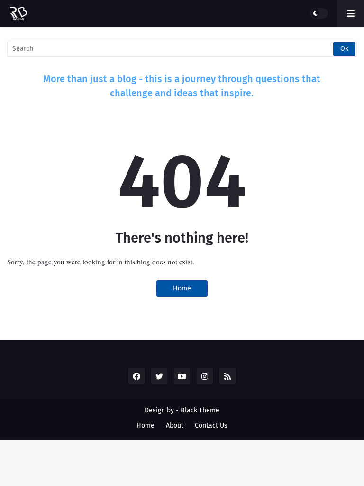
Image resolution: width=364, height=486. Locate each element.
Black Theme (200, 410)
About (174, 425)
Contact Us (211, 425)
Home (182, 288)
